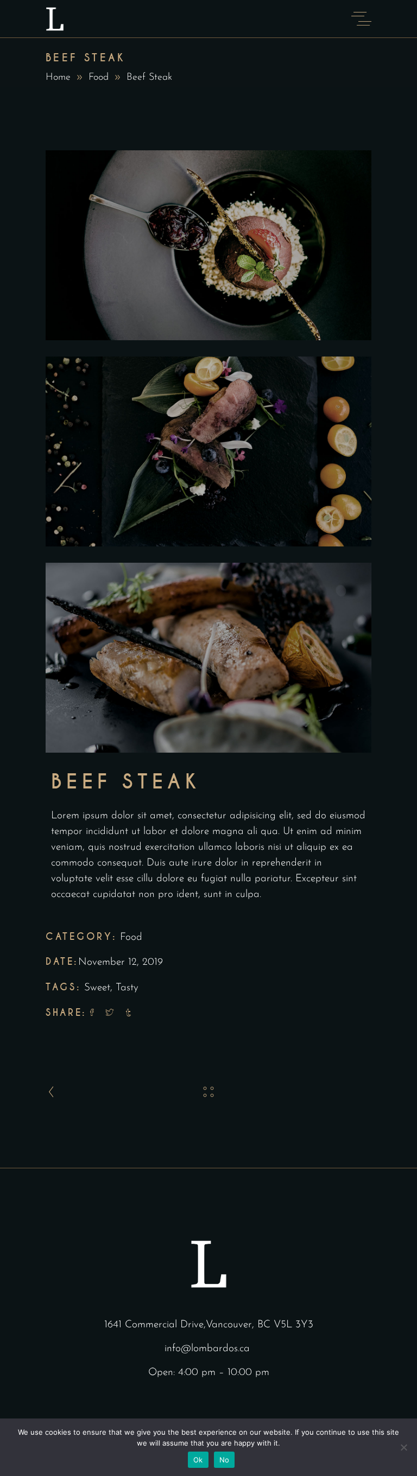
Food (99, 77)
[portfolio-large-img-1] (208, 245)
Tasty (127, 988)
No (224, 1459)
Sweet (97, 988)
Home (58, 77)
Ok (198, 1459)
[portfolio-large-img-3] (208, 658)
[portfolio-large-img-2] (208, 451)
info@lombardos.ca (207, 1349)
